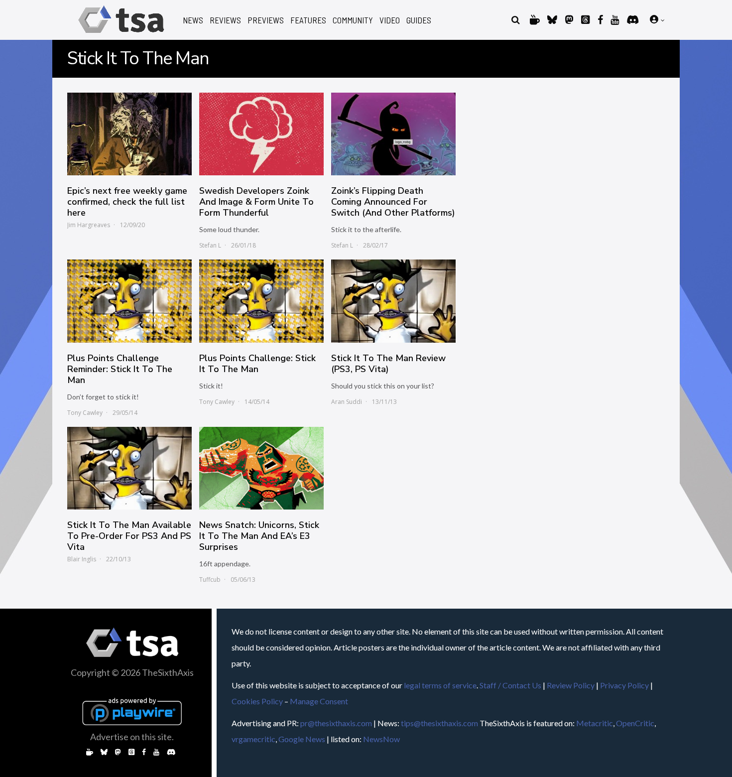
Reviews (225, 20)
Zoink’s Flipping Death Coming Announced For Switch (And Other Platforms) (393, 202)
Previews (265, 20)
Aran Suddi (346, 401)
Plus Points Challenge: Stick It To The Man (257, 363)
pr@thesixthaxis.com (336, 723)
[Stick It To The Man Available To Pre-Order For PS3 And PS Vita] (129, 468)
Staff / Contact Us (510, 685)
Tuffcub (210, 579)
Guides (418, 20)
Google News (301, 739)
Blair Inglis (81, 559)
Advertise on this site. (132, 736)
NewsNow (381, 739)
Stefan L (210, 245)
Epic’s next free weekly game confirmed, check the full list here (127, 202)
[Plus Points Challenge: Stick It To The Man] (261, 300)
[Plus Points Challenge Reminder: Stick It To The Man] (129, 300)
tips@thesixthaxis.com (439, 723)
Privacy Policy (624, 685)
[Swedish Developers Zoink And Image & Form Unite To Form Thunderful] (261, 134)
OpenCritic (635, 723)
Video (389, 20)
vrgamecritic (253, 739)
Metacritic (594, 723)
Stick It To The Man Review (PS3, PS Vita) (388, 363)
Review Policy (571, 685)
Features (308, 20)
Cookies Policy (257, 701)
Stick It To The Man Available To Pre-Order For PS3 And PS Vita (129, 536)
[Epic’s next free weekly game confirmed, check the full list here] (129, 134)
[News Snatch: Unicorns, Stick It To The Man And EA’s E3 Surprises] (261, 468)
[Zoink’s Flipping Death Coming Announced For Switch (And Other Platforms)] (393, 134)
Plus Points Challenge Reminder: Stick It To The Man (119, 369)
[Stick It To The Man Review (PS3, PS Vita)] (393, 300)
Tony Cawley (85, 412)
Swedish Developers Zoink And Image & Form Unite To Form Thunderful (256, 202)
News (193, 20)
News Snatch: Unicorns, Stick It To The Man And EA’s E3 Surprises (259, 536)
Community (353, 20)
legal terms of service (440, 685)
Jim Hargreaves (88, 225)
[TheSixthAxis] (121, 34)
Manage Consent (319, 701)
